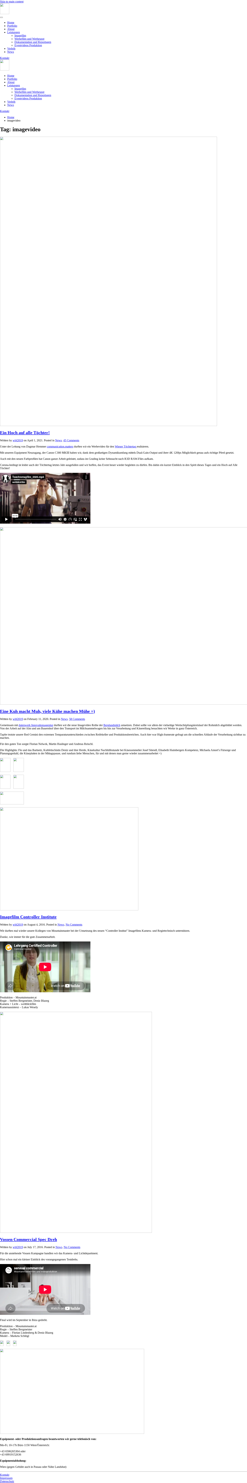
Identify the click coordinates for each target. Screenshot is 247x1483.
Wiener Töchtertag (126, 446)
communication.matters (60, 446)
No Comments (74, 924)
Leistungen (13, 32)
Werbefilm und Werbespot (29, 38)
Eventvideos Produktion (28, 45)
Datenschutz (7, 1481)
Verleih (11, 48)
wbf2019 (18, 440)
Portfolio (12, 25)
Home (10, 22)
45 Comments (71, 440)
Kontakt (4, 57)
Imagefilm (20, 35)
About (10, 29)
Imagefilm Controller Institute (28, 917)
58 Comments (77, 719)
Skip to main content (12, 1)
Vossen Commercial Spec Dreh (28, 1239)
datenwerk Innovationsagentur (36, 725)
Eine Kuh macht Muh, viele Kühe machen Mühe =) (47, 711)
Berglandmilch (111, 725)
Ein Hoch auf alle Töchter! (25, 432)
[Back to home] (4, 13)
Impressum (6, 1478)
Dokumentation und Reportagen (32, 42)
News (10, 51)
